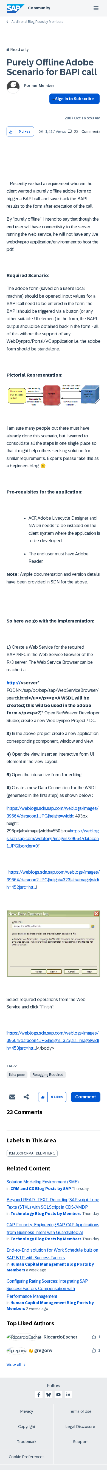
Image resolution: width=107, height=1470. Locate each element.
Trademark (26, 1441)
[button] (11, 131)
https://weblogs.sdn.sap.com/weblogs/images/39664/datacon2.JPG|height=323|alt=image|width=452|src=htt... (53, 880)
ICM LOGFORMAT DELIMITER (30, 1153)
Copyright (26, 1426)
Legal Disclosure (80, 1426)
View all (14, 1364)
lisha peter (17, 1075)
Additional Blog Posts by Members (37, 22)
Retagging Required (48, 1075)
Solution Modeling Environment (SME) (43, 1182)
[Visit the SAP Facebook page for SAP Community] (38, 1394)
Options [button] (52, 108)
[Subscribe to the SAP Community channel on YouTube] (58, 1394)
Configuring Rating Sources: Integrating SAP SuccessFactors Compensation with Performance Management (47, 1289)
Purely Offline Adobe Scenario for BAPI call (52, 67)
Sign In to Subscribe (74, 99)
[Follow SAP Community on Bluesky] (48, 1394)
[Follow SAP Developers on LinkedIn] (68, 1394)
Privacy (26, 1411)
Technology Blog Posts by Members (45, 1213)
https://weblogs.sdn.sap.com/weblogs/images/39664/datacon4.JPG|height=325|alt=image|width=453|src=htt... (53, 1041)
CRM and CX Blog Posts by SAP (40, 1188)
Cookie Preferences (26, 1457)
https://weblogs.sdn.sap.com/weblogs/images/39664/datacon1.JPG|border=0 (53, 838)
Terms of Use (80, 1411)
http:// (14, 683)
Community (39, 8)
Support (80, 1441)
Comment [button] (85, 1097)
